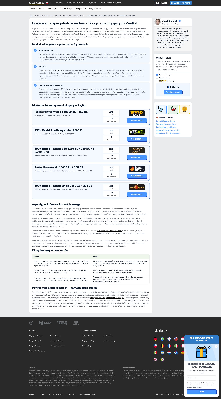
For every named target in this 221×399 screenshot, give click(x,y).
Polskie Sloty (108, 336)
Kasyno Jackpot (67, 9)
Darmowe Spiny (109, 341)
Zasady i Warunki (55, 394)
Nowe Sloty (86, 346)
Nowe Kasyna (52, 9)
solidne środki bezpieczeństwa (104, 31)
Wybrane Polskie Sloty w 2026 (167, 130)
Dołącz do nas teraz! (180, 3)
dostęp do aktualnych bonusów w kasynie (107, 297)
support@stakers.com (184, 394)
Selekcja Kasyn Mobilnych (166, 127)
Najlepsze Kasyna (37, 9)
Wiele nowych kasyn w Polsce (109, 231)
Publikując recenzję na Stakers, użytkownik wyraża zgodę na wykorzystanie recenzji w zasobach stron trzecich (200, 385)
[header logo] (36, 3)
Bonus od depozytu (165, 75)
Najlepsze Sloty (88, 341)
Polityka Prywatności (88, 394)
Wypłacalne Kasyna (57, 346)
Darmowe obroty (164, 78)
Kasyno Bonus (34, 346)
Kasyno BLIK (81, 9)
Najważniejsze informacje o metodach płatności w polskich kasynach (59, 15)
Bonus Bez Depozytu (37, 351)
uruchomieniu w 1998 (50, 70)
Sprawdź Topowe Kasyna (165, 121)
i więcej (171, 81)
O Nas (42, 394)
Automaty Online (88, 336)
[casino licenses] (31, 323)
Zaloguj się (161, 3)
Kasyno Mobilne (95, 9)
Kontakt (32, 394)
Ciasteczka (71, 394)
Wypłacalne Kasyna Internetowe (168, 133)
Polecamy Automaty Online (166, 124)
